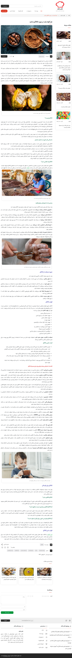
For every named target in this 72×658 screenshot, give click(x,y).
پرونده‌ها (36, 11)
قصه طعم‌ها (20, 11)
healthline (17, 550)
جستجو (5, 6)
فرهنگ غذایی (12, 11)
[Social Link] (66, 620)
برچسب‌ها (47, 544)
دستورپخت (29, 11)
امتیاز (51, 596)
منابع (47, 550)
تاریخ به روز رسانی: (48, 554)
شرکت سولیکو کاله (6, 655)
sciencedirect (24, 550)
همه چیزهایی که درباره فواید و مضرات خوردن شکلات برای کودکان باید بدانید (63, 68)
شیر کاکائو (50, 534)
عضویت (5, 620)
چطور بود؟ (13, 547)
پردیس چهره (41, 56)
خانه (41, 10)
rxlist (36, 550)
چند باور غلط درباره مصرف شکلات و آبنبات (64, 126)
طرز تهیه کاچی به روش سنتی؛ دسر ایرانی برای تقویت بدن (26, 578)
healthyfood (10, 550)
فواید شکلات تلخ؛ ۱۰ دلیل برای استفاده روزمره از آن (64, 46)
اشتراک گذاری (6, 544)
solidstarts (30, 550)
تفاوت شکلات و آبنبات (65, 107)
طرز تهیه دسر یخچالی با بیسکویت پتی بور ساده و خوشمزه (44, 578)
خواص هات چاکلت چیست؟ (64, 88)
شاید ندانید (4, 11)
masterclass (42, 550)
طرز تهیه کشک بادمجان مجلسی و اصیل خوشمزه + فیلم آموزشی (9, 578)
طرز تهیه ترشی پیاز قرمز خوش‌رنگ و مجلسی (60, 631)
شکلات (28, 168)
